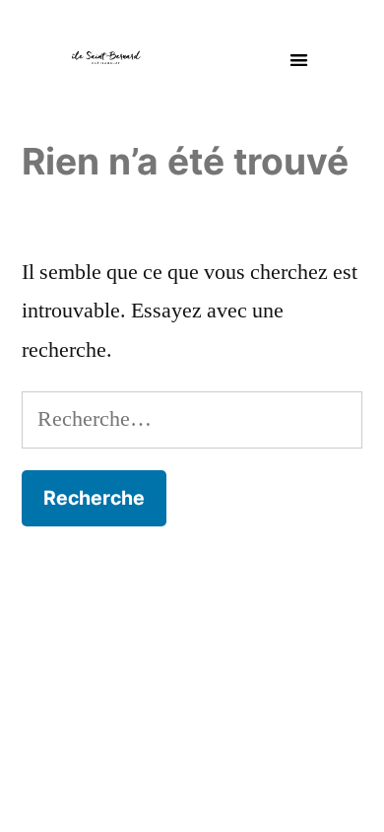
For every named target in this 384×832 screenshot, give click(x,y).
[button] (299, 59)
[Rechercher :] (192, 419)
